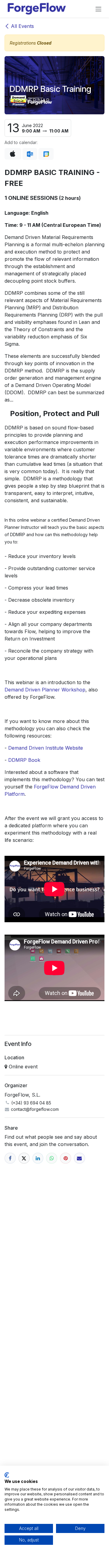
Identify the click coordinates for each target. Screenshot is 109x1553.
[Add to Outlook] (29, 154)
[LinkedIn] (38, 1158)
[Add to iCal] (13, 154)
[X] (24, 1158)
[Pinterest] (65, 1158)
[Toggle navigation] (98, 8)
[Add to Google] (45, 154)
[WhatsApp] (51, 1158)
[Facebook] (10, 1158)
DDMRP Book (24, 760)
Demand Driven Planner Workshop (45, 690)
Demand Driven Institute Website (45, 748)
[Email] (79, 1158)
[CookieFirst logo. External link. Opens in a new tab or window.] (7, 1475)
